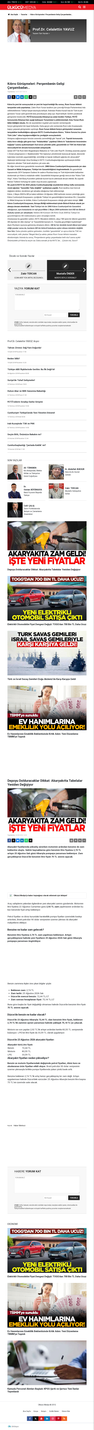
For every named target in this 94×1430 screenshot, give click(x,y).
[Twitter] (13, 97)
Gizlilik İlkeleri (54, 1411)
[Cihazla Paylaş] (30, 97)
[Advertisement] (47, 62)
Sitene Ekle (66, 1411)
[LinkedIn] (22, 97)
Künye (36, 1411)
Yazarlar (24, 14)
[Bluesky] (18, 97)
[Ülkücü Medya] (21, 7)
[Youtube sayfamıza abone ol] (41, 1418)
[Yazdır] (35, 97)
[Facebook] (9, 97)
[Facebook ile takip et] (30, 1418)
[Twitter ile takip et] (35, 1418)
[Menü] (84, 7)
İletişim (43, 1411)
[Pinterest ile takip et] (58, 1418)
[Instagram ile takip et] (53, 1418)
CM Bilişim (15, 1426)
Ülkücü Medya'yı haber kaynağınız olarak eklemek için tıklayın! (40, 895)
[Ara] (79, 7)
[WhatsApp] (26, 97)
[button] (75, 97)
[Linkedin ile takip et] (47, 1418)
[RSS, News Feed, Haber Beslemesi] (64, 1418)
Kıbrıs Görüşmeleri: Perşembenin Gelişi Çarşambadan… (51, 14)
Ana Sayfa (14, 14)
